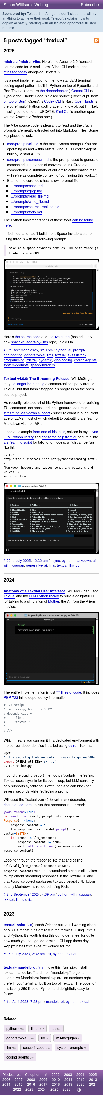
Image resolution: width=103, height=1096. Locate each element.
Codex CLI (52, 101)
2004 (80, 1074)
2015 (19, 1084)
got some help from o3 (60, 436)
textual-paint (15, 924)
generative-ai (34, 354)
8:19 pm (46, 350)
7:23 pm (36, 1001)
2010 (56, 1079)
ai (69, 350)
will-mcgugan (14, 565)
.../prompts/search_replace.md (35, 206)
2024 (42, 1089)
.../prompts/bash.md (27, 185)
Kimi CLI (63, 111)
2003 (68, 1074)
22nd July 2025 (19, 560)
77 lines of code (68, 692)
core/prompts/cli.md (22, 143)
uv (78, 565)
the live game (59, 336)
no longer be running (28, 383)
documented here (18, 804)
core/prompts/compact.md (28, 159)
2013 (93, 1079)
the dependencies (54, 90)
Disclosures (11, 1074)
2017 (44, 1084)
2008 (31, 1079)
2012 (81, 1079)
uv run (73, 745)
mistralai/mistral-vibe (22, 61)
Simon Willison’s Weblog (26, 4)
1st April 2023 (17, 1001)
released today (15, 71)
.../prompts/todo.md (26, 211)
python (61, 350)
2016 (31, 1084)
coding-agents (85, 359)
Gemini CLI (80, 90)
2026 (67, 1089)
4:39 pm (48, 894)
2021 (93, 1084)
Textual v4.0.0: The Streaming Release (37, 378)
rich (31, 899)
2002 (56, 1074)
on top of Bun (14, 101)
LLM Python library (44, 595)
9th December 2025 (22, 350)
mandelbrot (55, 1001)
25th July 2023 (18, 953)
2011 (68, 1079)
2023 (30, 1089)
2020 (81, 1084)
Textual (9, 595)
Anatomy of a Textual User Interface (35, 590)
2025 (54, 1089)
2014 (6, 1084)
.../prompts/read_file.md (30, 196)
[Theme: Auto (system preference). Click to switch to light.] (79, 1090)
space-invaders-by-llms (29, 341)
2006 (6, 1079)
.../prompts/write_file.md (30, 201)
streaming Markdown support (27, 412)
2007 (19, 1079)
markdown (83, 560)
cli (49, 953)
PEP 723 (11, 697)
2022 (17, 1089)
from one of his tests (49, 431)
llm (72, 565)
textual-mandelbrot (20, 967)
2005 (93, 1074)
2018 (56, 1084)
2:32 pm (38, 953)
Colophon (32, 1074)
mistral (31, 359)
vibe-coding (63, 359)
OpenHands (84, 101)
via (30, 924)
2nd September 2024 (23, 894)
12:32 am (40, 560)
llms (50, 354)
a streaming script (18, 442)
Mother (53, 601)
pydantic (45, 359)
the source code (27, 336)
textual (60, 354)
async (55, 560)
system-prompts (16, 364)
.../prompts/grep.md (26, 190)
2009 (44, 1079)
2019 (68, 1084)
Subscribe (90, 4)
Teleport (33, 13)
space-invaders (43, 364)
